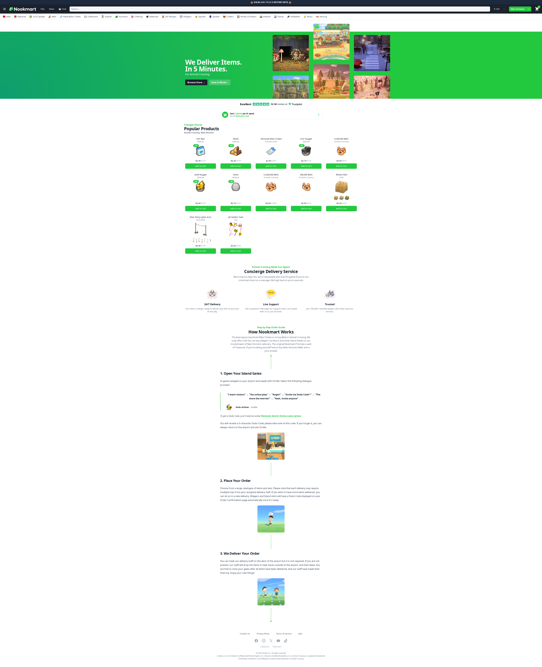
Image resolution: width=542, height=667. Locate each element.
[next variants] (210, 240)
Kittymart (265, 646)
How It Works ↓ (219, 82)
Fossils (280, 16)
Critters (230, 16)
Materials (153, 16)
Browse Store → (196, 82)
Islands (108, 16)
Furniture (123, 16)
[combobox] (280, 9)
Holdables (295, 16)
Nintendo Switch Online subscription (281, 416)
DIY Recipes (170, 16)
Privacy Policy (263, 633)
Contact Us (245, 633)
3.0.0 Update (39, 16)
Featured (22, 16)
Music (310, 16)
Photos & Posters (248, 16)
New (8, 16)
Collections (93, 16)
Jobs (300, 633)
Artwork (267, 16)
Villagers (187, 16)
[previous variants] (190, 240)
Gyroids (202, 16)
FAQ (42, 9)
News (51, 9)
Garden (216, 16)
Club (64, 9)
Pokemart (277, 646)
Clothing (139, 16)
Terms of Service (284, 633)
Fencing (323, 16)
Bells (54, 16)
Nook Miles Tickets (72, 16)
